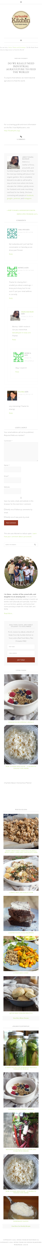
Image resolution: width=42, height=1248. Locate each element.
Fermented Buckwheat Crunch (21, 722)
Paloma (21, 392)
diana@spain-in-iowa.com (21, 333)
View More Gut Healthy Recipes (21, 1226)
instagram (28, 198)
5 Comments (21, 139)
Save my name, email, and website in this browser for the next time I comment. (18, 502)
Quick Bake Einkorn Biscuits (21, 1013)
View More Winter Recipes (21, 1018)
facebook (30, 195)
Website (7, 487)
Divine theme (22, 1240)
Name (7, 465)
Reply (11, 254)
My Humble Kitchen (21, 20)
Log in (25, 1245)
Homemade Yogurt (21, 1221)
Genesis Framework (34, 1242)
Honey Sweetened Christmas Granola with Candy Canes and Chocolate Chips (21, 851)
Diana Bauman (27, 312)
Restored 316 (34, 1240)
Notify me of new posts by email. (17, 517)
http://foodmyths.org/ (12, 131)
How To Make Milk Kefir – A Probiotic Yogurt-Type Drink (21, 1192)
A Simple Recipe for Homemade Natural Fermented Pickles (21, 1068)
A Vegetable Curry (21, 973)
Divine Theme (19, 1242)
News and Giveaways (21, 58)
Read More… (8, 613)
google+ (10, 198)
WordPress (18, 1245)
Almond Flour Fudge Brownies (21, 933)
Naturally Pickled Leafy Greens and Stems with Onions (21, 1150)
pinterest (17, 198)
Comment (8, 441)
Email (6, 476)
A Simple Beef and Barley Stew (21, 892)
